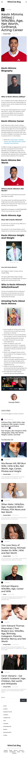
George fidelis (7, 33)
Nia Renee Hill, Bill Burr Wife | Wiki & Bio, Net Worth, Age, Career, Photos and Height (13, 467)
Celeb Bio (5, 714)
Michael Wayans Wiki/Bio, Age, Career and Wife (12, 589)
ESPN (4, 720)
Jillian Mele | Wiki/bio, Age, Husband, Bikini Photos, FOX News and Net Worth (13, 508)
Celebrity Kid (6, 717)
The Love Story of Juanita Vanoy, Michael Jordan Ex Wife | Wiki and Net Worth (13, 549)
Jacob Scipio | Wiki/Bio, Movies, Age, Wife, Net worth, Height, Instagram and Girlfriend (15, 141)
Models (5, 729)
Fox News (5, 723)
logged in (10, 413)
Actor (5, 706)
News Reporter (7, 732)
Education (14, 753)
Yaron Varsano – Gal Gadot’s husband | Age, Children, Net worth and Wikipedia (13, 680)
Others (5, 735)
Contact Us (21, 750)
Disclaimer (6, 751)
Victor (4, 594)
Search (3, 697)
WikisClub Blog (14, 2)
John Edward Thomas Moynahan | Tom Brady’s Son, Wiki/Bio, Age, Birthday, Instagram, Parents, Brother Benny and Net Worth (13, 633)
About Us (15, 750)
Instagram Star (7, 726)
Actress (5, 709)
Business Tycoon (7, 711)
